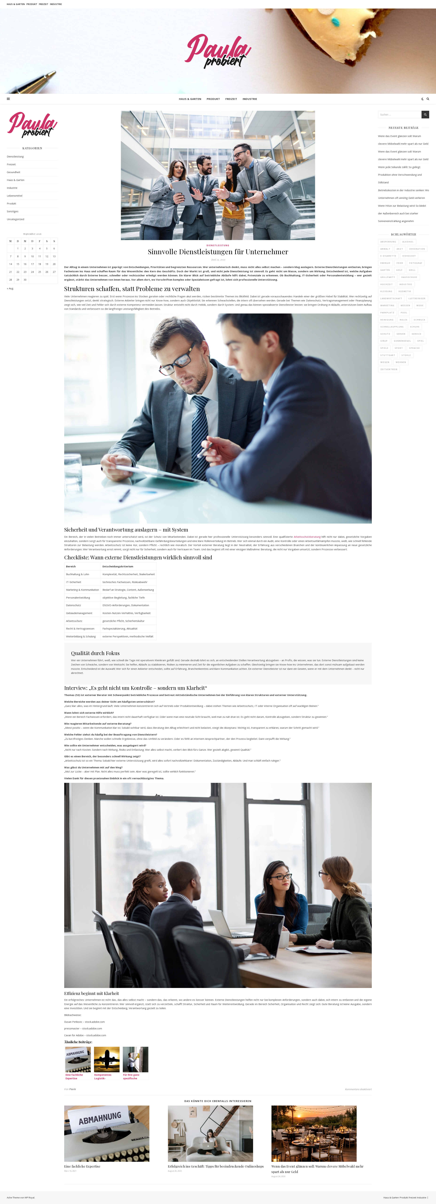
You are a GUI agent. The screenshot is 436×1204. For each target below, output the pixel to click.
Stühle (406, 355)
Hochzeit (386, 284)
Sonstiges (12, 211)
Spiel (420, 341)
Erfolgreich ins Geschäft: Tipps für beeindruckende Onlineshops (216, 1166)
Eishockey (409, 256)
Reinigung (387, 319)
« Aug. (10, 288)
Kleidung (386, 291)
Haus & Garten (16, 4)
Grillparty (387, 277)
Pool (404, 312)
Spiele (384, 348)
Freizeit (43, 4)
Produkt (32, 4)
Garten (385, 270)
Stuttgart (387, 355)
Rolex (404, 319)
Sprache (414, 348)
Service (417, 334)
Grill (412, 270)
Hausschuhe (409, 277)
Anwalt (385, 249)
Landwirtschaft (391, 298)
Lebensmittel (14, 195)
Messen (405, 305)
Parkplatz (387, 312)
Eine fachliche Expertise (82, 1166)
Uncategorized (15, 219)
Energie (385, 263)
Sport (399, 348)
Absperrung (388, 241)
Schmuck (419, 319)
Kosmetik (405, 291)
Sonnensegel (402, 341)
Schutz (385, 334)
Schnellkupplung (392, 326)
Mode (420, 305)
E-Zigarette (388, 256)
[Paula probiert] (218, 51)
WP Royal (29, 1197)
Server (401, 334)
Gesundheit (13, 172)
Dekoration (417, 249)
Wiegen (385, 362)
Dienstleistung (15, 156)
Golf (399, 270)
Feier (400, 263)
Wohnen (401, 362)
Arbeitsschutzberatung (307, 536)
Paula (72, 1089)
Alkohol (408, 241)
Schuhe (415, 326)
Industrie (56, 4)
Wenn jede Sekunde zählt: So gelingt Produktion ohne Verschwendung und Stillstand (400, 174)
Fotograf (415, 263)
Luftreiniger (417, 298)
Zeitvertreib (389, 369)
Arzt (400, 249)
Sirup (384, 341)
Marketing (387, 305)
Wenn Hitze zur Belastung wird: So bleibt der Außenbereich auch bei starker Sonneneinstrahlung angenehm (402, 213)
